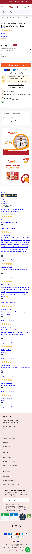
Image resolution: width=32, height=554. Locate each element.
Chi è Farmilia (7, 457)
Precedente (5, 214)
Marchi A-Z (6, 446)
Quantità (3, 56)
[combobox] (16, 12)
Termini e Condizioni (8, 547)
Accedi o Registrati (9, 438)
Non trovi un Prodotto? (10, 465)
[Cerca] (29, 12)
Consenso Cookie (16, 549)
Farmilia (22, 544)
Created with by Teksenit (16, 550)
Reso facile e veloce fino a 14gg (16, 84)
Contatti (5, 442)
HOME (2, 17)
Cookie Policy (25, 547)
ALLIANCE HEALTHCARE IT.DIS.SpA (14, 17)
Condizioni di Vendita (9, 461)
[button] (2, 7)
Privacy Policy (17, 547)
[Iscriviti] (27, 500)
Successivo (12, 214)
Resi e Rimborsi (7, 476)
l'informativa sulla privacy (17, 509)
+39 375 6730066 (12, 420)
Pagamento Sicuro (8, 480)
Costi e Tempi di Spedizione (16, 87)
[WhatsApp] (25, 7)
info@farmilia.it (13, 422)
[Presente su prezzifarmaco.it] (29, 518)
